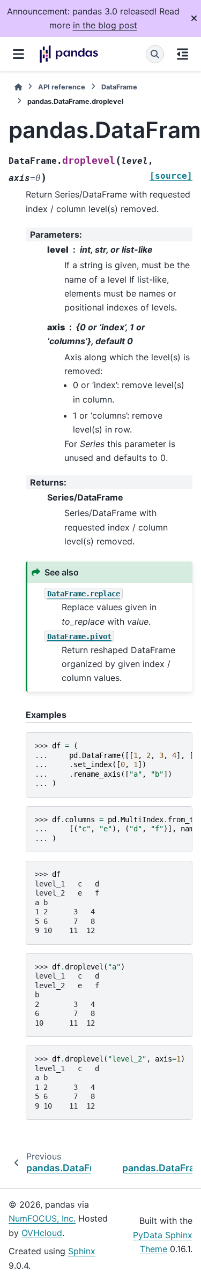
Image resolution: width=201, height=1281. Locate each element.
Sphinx (81, 1251)
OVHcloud (41, 1232)
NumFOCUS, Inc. (42, 1218)
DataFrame (119, 87)
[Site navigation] (18, 54)
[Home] (18, 87)
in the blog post (105, 25)
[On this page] (182, 54)
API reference (61, 87)
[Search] (155, 54)
